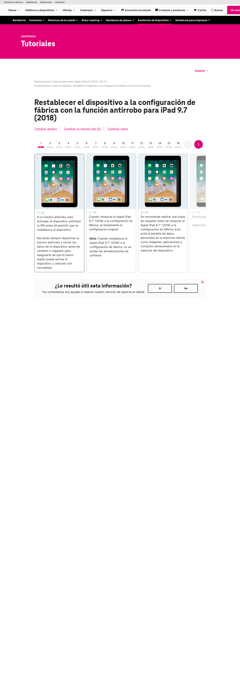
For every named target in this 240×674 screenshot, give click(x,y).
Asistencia (19, 20)
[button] (37, 20)
